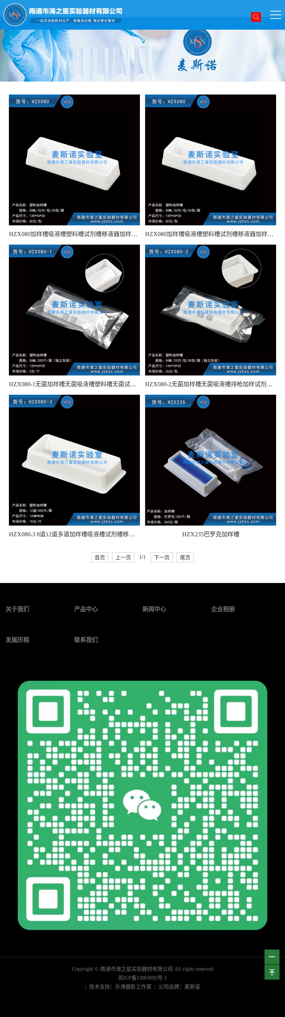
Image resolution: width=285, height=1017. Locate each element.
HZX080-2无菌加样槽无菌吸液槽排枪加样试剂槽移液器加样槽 (210, 384)
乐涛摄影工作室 (133, 987)
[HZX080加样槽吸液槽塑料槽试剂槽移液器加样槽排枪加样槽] (74, 160)
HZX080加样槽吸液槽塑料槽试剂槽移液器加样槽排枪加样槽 (74, 234)
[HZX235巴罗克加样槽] (210, 460)
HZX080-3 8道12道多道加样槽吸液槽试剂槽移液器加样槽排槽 (74, 534)
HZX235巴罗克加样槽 (210, 534)
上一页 (123, 557)
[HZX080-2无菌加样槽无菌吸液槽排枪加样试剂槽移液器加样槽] (210, 310)
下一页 (162, 557)
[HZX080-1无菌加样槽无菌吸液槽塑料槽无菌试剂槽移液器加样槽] (74, 310)
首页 (100, 557)
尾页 (185, 557)
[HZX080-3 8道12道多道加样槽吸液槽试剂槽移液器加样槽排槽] (74, 460)
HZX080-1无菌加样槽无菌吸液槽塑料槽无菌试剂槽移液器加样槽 (74, 384)
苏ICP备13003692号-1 (142, 978)
